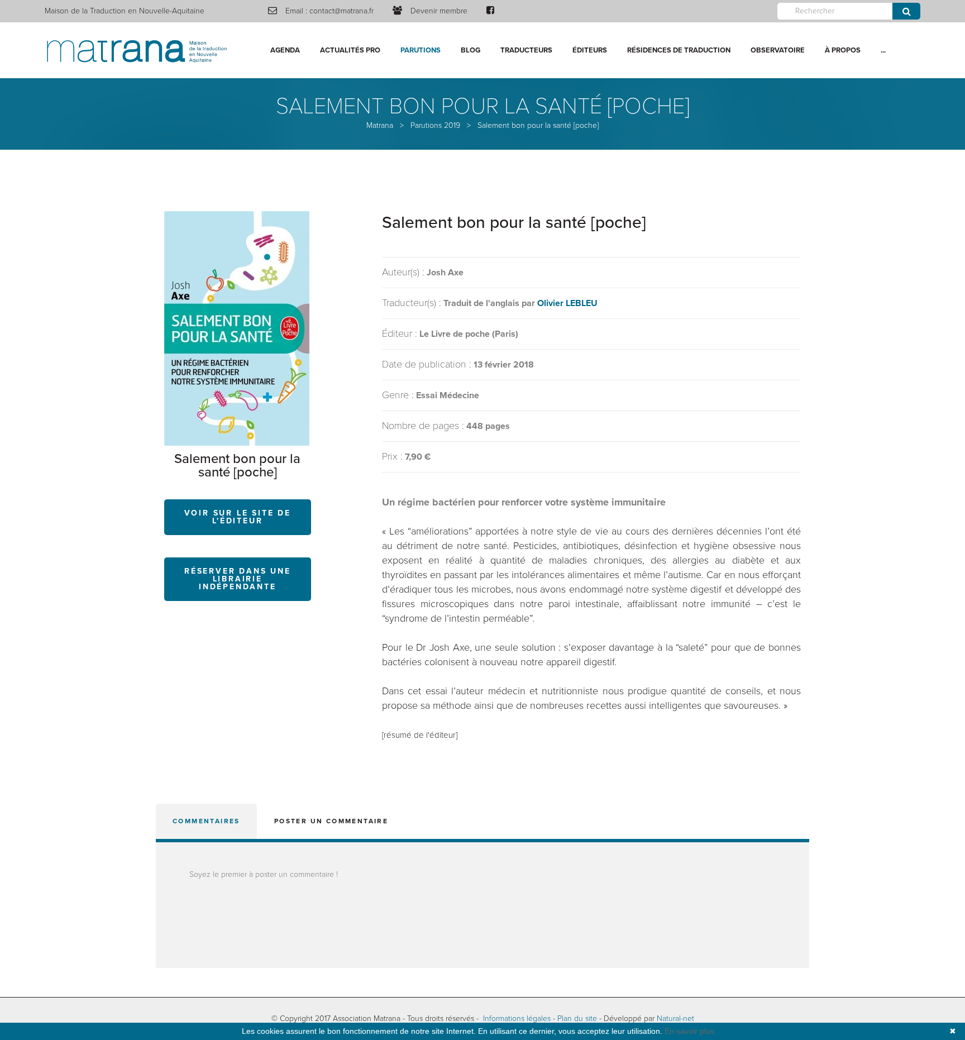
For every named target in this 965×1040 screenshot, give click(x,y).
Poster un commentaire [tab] (331, 821)
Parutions (420, 50)
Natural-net (675, 1018)
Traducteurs (526, 50)
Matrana (379, 125)
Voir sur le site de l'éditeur (237, 517)
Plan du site (577, 1018)
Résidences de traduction (678, 50)
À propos (843, 50)
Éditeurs (589, 50)
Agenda (285, 50)
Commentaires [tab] (206, 821)
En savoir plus (689, 1031)
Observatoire (778, 50)
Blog (470, 50)
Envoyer (906, 11)
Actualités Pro (350, 50)
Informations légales (517, 1018)
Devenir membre (438, 11)
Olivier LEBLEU (567, 303)
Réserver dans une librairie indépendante (237, 578)
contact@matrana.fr (341, 11)
